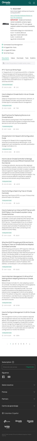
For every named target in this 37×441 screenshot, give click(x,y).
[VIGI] (7, 427)
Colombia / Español (11, 413)
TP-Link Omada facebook (3, 376)
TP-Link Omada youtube (9, 376)
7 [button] (26, 344)
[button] (30, 3)
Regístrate (30, 367)
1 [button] (10, 344)
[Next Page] (29, 343)
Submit (4, 63)
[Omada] (19, 421)
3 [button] (15, 344)
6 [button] (23, 344)
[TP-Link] (7, 421)
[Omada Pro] (30, 421)
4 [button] (18, 344)
